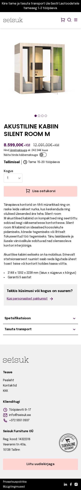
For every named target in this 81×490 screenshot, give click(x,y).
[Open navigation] (75, 20)
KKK (5, 391)
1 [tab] (35, 116)
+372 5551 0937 (19, 420)
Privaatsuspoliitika (15, 482)
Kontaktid (10, 385)
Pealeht (8, 380)
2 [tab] (39, 116)
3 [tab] (42, 116)
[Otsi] (69, 20)
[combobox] (13, 178)
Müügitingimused (14, 486)
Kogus (8, 171)
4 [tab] (46, 116)
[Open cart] (63, 20)
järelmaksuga (18, 150)
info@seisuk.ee (20, 415)
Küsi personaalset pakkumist (27, 298)
